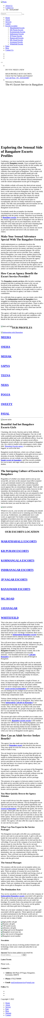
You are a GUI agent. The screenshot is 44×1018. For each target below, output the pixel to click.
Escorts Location (11, 26)
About (7, 20)
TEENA (5, 375)
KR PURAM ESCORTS (15, 550)
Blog (7, 48)
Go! (24, 955)
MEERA (6, 337)
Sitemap (8, 1013)
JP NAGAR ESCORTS (14, 579)
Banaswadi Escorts (16, 38)
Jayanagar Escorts (16, 42)
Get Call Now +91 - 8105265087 (17, 78)
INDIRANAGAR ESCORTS (17, 569)
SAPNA (5, 365)
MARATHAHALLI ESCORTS (19, 541)
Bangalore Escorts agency (14, 446)
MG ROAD (7, 598)
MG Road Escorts (16, 40)
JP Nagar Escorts (16, 36)
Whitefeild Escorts (16, 44)
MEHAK (6, 356)
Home (7, 18)
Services (8, 22)
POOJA (5, 394)
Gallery (8, 24)
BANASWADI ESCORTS (15, 589)
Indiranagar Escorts (17, 34)
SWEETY (6, 404)
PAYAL (5, 413)
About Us (8, 6)
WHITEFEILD (10, 617)
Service (8, 1007)
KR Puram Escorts (16, 30)
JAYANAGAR (9, 608)
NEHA (5, 384)
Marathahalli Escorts (17, 28)
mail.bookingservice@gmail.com (22, 982)
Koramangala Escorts (17, 32)
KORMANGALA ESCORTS (17, 560)
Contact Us (9, 8)
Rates (7, 46)
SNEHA (5, 346)
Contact (8, 1015)
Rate (7, 1009)
